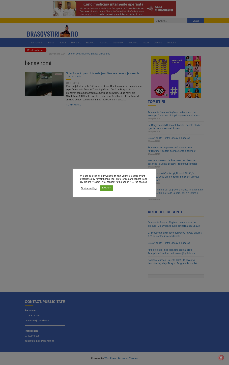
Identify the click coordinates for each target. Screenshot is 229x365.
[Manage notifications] (221, 357)
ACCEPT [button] (106, 188)
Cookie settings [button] (89, 188)
